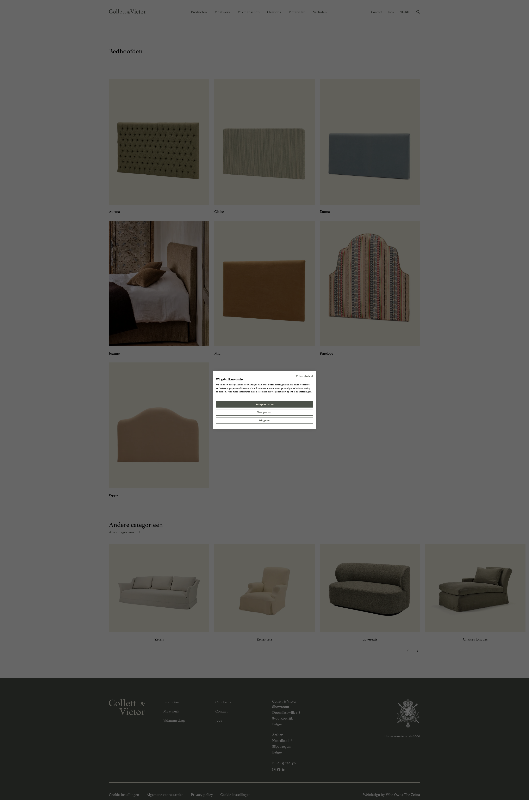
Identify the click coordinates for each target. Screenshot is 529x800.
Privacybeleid (304, 376)
